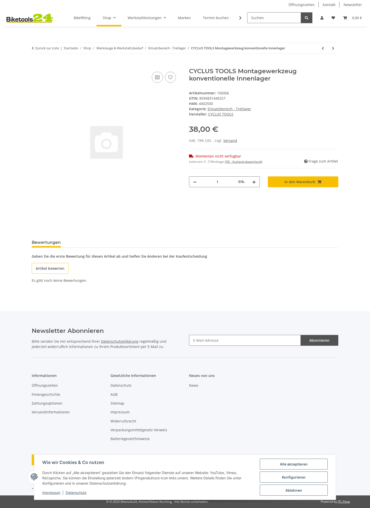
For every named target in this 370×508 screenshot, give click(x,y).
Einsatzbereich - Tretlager (229, 108)
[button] (321, 17)
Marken (184, 17)
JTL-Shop (344, 501)
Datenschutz (76, 492)
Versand (230, 140)
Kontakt (329, 4)
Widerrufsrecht (123, 421)
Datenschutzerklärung (119, 341)
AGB (114, 394)
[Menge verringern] (194, 182)
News (193, 385)
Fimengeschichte (46, 394)
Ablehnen (293, 490)
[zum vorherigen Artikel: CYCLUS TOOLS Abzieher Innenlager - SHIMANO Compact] (323, 48)
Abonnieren (319, 340)
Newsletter (353, 4)
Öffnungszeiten (301, 4)
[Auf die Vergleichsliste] (157, 77)
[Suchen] (306, 17)
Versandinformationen (51, 412)
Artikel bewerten (50, 268)
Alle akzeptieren (294, 464)
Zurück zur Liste (47, 48)
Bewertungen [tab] (46, 242)
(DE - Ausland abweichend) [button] (243, 162)
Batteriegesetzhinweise (130, 438)
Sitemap (117, 403)
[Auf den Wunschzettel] (170, 77)
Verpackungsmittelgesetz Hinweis (138, 429)
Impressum (51, 492)
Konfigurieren (294, 477)
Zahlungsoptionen (47, 403)
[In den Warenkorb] (36, 65)
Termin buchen (216, 17)
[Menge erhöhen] (254, 182)
